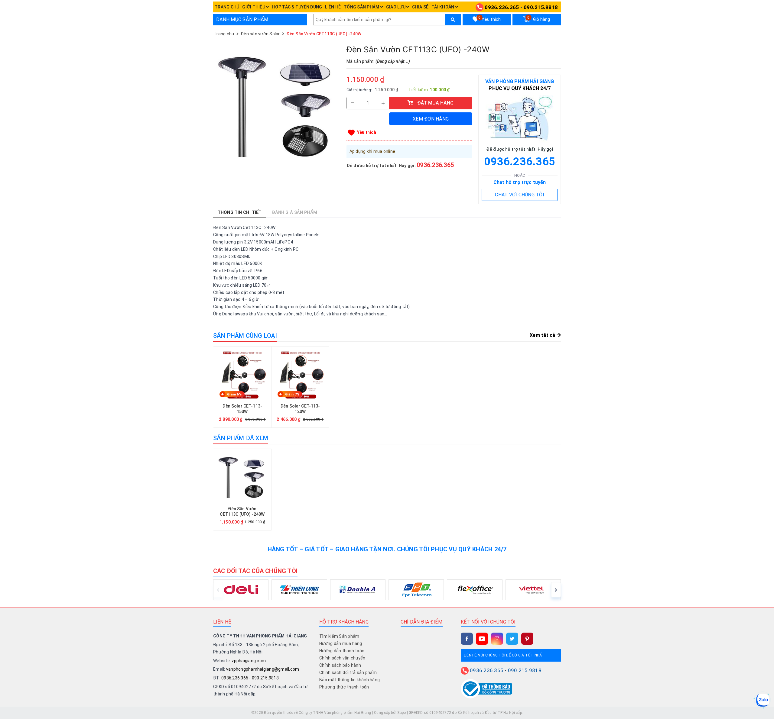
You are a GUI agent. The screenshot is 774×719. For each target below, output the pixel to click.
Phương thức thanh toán (344, 687)
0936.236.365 (502, 7)
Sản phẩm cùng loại (245, 335)
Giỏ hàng (538, 18)
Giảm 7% (292, 394)
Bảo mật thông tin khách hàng (349, 679)
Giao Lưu (396, 7)
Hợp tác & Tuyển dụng (297, 7)
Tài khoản (443, 7)
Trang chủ (227, 7)
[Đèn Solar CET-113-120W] (300, 387)
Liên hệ (333, 7)
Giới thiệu (254, 7)
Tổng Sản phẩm (362, 7)
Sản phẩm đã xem (240, 438)
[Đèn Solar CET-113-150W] (242, 387)
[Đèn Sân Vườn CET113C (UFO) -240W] (276, 107)
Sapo (401, 713)
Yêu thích (489, 18)
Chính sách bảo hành (340, 665)
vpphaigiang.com (249, 660)
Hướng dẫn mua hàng (340, 643)
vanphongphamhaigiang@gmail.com (262, 669)
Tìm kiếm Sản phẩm (339, 636)
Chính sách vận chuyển (342, 658)
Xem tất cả (543, 335)
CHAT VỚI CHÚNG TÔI (519, 195)
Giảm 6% (234, 394)
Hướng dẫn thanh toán (341, 650)
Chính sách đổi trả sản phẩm (348, 672)
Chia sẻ (420, 7)
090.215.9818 (541, 7)
